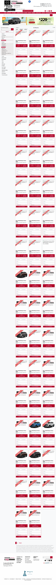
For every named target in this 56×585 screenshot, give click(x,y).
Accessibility (12, 578)
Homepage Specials (28, 562)
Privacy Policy (18, 578)
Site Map (19, 562)
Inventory (27, 556)
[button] (29, 1)
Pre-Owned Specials (28, 561)
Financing (19, 560)
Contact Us (19, 556)
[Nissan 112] (13, 2)
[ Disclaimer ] (6, 24)
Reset (7, 31)
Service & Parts (35, 557)
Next (20, 543)
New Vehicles (27, 558)
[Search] (51, 15)
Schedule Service (36, 559)
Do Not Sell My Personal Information (33, 578)
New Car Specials (28, 560)
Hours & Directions (19, 559)
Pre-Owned (27, 559)
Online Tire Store (36, 560)
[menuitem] (7, 37)
